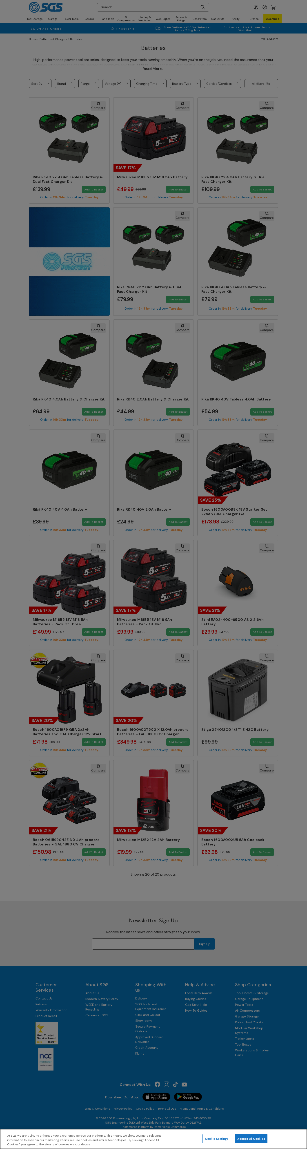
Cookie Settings (217, 1138)
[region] (153, 1139)
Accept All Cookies (251, 1138)
